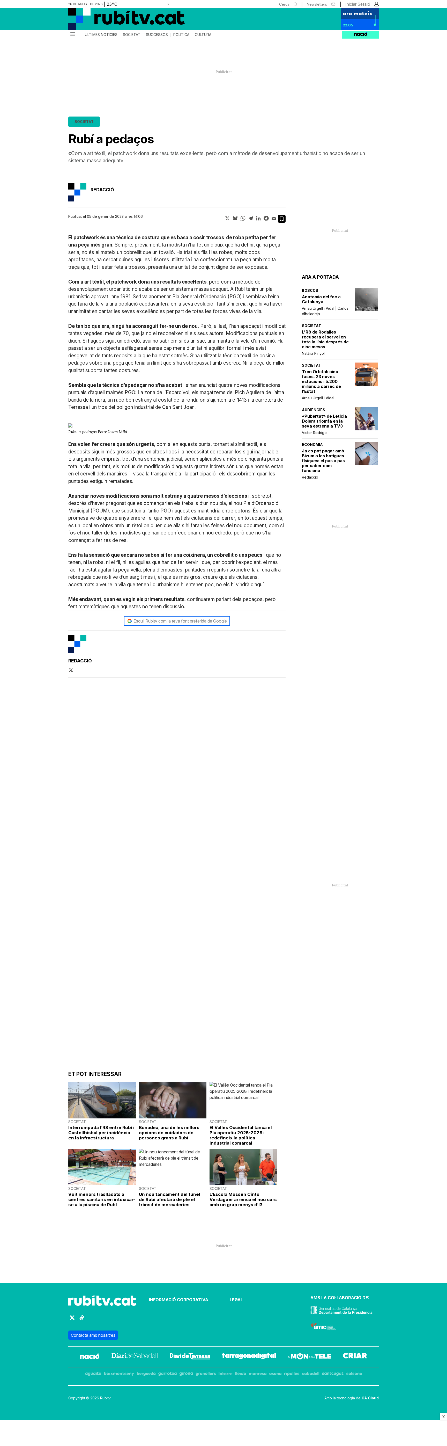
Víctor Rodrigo (314, 432)
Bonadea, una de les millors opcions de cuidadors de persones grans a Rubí (169, 1132)
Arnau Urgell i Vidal (318, 398)
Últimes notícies (101, 35)
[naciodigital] (90, 1357)
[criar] (355, 1357)
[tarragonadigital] (249, 1357)
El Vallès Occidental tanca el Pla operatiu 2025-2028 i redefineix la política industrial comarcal (241, 1135)
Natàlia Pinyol (313, 353)
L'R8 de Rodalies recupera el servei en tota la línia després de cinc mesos (325, 339)
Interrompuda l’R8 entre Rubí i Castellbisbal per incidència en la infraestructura (101, 1132)
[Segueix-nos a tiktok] (82, 1320)
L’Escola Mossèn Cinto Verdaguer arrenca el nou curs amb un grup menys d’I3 (243, 1199)
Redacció (310, 477)
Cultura (203, 35)
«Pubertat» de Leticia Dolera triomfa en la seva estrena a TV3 (324, 421)
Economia (312, 444)
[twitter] (70, 670)
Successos (157, 35)
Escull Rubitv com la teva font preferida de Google (180, 621)
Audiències (313, 410)
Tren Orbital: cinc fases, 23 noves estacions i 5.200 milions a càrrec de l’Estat (321, 381)
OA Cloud (370, 1398)
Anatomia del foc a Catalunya (321, 299)
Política (181, 35)
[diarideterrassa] (190, 1357)
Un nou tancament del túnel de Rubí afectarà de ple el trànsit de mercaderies (169, 1199)
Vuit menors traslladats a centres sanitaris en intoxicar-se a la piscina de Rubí (101, 1199)
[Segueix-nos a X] (72, 1320)
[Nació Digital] (119, 21)
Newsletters (317, 4)
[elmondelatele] (309, 1357)
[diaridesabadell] (134, 1357)
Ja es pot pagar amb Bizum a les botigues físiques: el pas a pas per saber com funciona (323, 461)
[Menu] (72, 34)
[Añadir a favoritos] (282, 219)
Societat (131, 35)
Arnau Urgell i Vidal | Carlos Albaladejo (325, 311)
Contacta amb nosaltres (93, 1335)
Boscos (310, 290)
